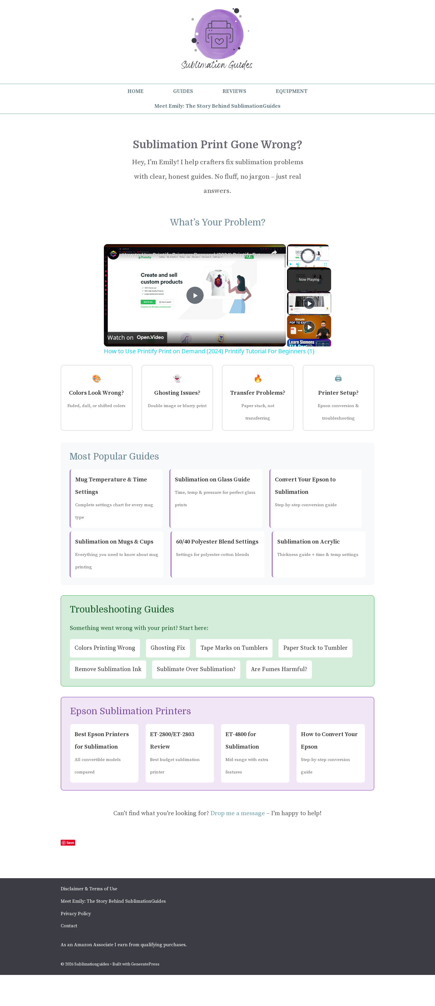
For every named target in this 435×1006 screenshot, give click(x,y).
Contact (69, 926)
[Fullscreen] (325, 264)
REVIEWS (234, 91)
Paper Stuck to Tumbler (315, 648)
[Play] (290, 264)
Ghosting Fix (168, 648)
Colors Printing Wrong (105, 648)
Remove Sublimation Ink (108, 669)
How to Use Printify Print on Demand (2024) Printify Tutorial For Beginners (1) (194, 254)
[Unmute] (297, 264)
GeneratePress (145, 964)
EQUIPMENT (291, 91)
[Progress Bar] (308, 260)
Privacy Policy (76, 914)
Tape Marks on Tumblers (234, 648)
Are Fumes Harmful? (279, 669)
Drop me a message (237, 813)
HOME (136, 91)
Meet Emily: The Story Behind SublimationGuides (217, 106)
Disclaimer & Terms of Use (89, 889)
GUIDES (183, 91)
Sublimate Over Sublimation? (196, 669)
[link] (113, 253)
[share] (274, 252)
